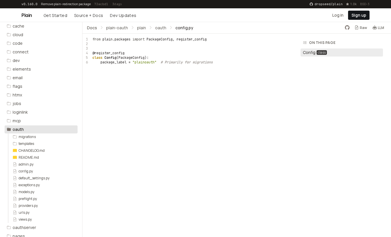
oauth (160, 27)
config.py (184, 27)
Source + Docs (88, 15)
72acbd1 (101, 4)
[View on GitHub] (347, 28)
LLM (381, 27)
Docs (92, 27)
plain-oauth (117, 27)
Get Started (55, 15)
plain (141, 27)
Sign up (358, 15)
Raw (363, 27)
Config (110, 57)
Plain (26, 15)
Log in (337, 15)
